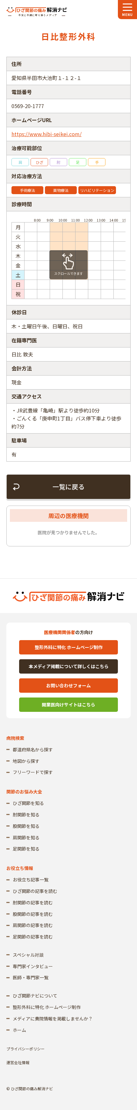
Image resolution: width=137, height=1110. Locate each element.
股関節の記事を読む (33, 914)
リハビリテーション (97, 190)
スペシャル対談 (28, 955)
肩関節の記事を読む (33, 925)
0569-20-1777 (27, 106)
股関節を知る (26, 826)
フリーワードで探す (33, 772)
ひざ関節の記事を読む (35, 891)
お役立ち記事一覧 (30, 879)
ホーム (19, 1030)
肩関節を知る (26, 837)
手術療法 (27, 190)
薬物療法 (60, 190)
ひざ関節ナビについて (35, 995)
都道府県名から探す (33, 749)
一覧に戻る (68, 486)
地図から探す (26, 761)
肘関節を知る (26, 814)
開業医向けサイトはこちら (68, 704)
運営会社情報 (17, 1062)
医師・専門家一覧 (30, 977)
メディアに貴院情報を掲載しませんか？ (53, 1018)
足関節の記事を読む (33, 936)
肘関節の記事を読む (33, 902)
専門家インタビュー (33, 966)
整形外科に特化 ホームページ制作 (69, 647)
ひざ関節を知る (28, 803)
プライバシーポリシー (25, 1048)
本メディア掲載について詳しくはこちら (69, 666)
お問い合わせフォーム (68, 685)
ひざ (39, 162)
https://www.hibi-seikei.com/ (46, 134)
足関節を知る (26, 848)
